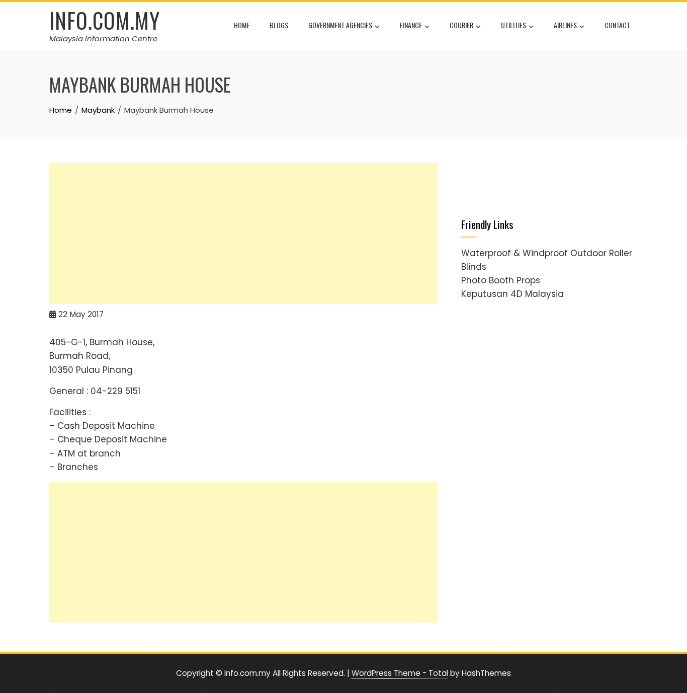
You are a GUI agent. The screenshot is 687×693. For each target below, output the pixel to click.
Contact (617, 25)
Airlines (565, 25)
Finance (411, 25)
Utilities (513, 25)
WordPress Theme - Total (400, 673)
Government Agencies (340, 25)
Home (241, 25)
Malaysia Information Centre (103, 38)
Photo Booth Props (500, 280)
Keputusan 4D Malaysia (512, 294)
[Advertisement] (243, 233)
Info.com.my (104, 20)
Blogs (279, 25)
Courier (461, 25)
